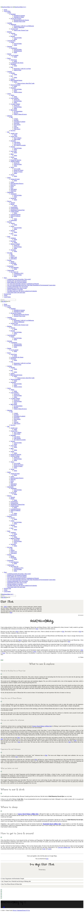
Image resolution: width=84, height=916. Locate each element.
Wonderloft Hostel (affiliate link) (52, 824)
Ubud (34, 651)
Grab (44, 849)
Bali (11, 612)
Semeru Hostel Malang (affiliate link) (42, 726)
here (47, 858)
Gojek (49, 849)
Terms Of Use (26, 910)
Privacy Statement (17, 910)
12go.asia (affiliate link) (64, 847)
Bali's (5, 606)
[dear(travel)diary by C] (7, 7)
